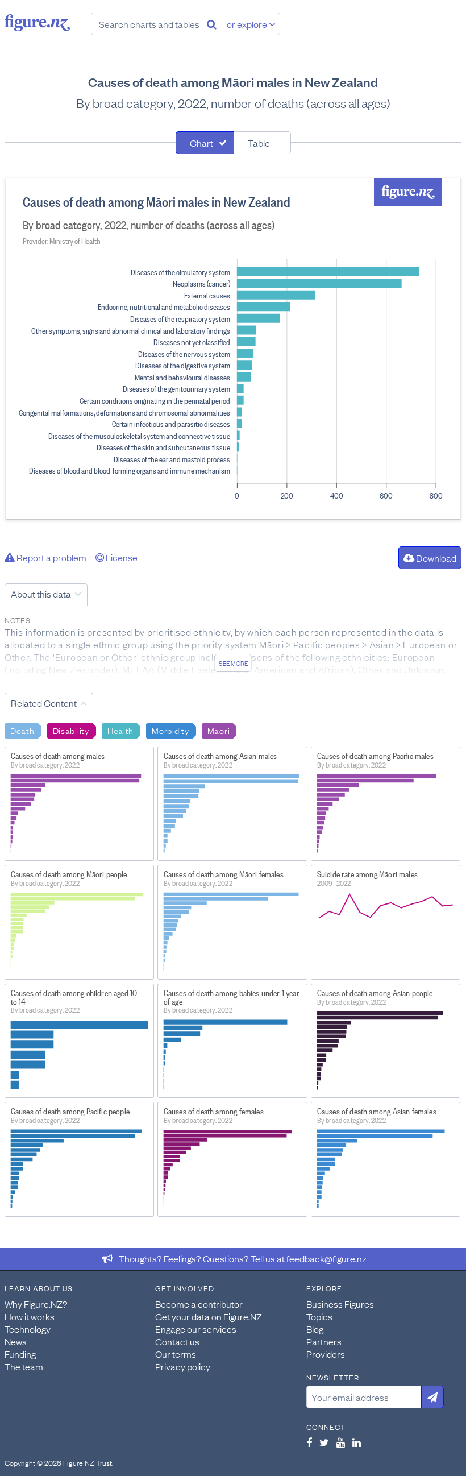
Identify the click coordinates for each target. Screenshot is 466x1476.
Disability (71, 730)
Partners (324, 1341)
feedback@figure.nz (326, 1258)
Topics (319, 1316)
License (121, 557)
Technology (28, 1328)
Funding (20, 1354)
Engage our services (195, 1328)
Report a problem (50, 557)
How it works (30, 1316)
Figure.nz (37, 22)
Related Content (44, 702)
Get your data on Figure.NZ (208, 1316)
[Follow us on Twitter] (324, 1442)
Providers (325, 1354)
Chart (201, 142)
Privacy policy (182, 1366)
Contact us (177, 1341)
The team (24, 1366)
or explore (248, 24)
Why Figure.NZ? (36, 1303)
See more (233, 663)
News (16, 1341)
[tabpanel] (233, 348)
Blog (314, 1328)
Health (120, 730)
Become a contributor (199, 1303)
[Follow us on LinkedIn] (356, 1442)
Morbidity (170, 730)
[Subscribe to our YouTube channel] (340, 1442)
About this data (41, 593)
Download (435, 558)
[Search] (212, 24)
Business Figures (340, 1303)
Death (22, 730)
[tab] (205, 142)
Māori (218, 730)
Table (259, 142)
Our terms (175, 1354)
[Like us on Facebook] (309, 1442)
